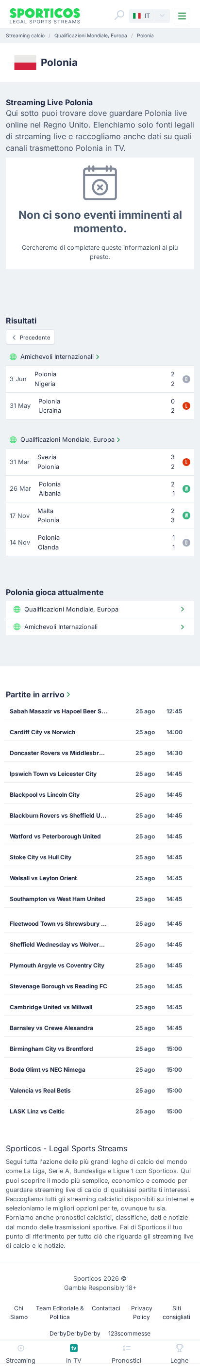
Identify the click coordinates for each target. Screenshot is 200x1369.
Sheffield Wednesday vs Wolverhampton (62, 944)
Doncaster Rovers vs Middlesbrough (61, 753)
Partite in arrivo (35, 694)
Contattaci (106, 1308)
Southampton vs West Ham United (57, 898)
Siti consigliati (176, 1313)
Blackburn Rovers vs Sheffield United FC (62, 815)
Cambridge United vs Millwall (51, 1007)
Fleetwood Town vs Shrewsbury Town (62, 923)
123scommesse (129, 1333)
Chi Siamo (19, 1313)
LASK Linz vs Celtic (37, 1111)
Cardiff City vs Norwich (42, 732)
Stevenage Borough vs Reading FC (58, 986)
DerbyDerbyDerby (75, 1333)
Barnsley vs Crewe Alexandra (51, 1027)
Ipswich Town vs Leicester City (53, 773)
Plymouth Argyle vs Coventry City (57, 965)
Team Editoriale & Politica (60, 1313)
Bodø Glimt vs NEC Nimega (47, 1069)
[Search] (119, 15)
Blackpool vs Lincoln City (45, 794)
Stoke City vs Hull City (40, 857)
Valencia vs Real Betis (40, 1090)
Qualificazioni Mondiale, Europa (67, 439)
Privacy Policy (141, 1313)
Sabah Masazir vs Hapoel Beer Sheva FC (62, 711)
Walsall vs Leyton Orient (43, 878)
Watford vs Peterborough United (55, 836)
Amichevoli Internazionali (57, 356)
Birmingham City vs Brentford (51, 1048)
